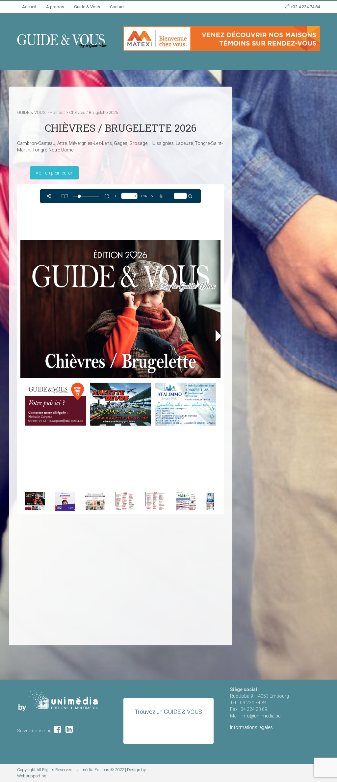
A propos (55, 6)
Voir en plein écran (54, 172)
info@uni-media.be (261, 715)
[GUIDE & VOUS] (62, 40)
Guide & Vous (87, 6)
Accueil (29, 6)
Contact (117, 6)
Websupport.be (31, 775)
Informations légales (251, 727)
